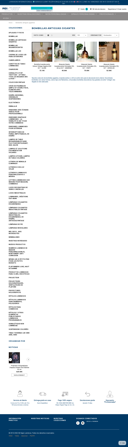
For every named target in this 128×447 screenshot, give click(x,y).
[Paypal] (32, 436)
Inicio (10, 23)
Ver (73, 35)
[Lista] (51, 35)
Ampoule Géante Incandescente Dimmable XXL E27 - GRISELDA (109, 66)
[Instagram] (82, 423)
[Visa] (11, 436)
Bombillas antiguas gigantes (25, 23)
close (118, 3)
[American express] (17, 436)
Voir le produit (19, 375)
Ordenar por (96, 35)
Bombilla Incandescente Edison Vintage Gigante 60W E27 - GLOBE (42, 66)
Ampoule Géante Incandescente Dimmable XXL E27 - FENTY (87, 66)
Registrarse (112, 9)
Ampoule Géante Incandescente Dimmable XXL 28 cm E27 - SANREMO (64, 66)
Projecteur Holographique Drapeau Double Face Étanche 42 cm (19, 367)
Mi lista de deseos (98, 9)
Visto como (38, 35)
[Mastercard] (24, 436)
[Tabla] (48, 35)
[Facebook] (78, 423)
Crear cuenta (122, 9)
